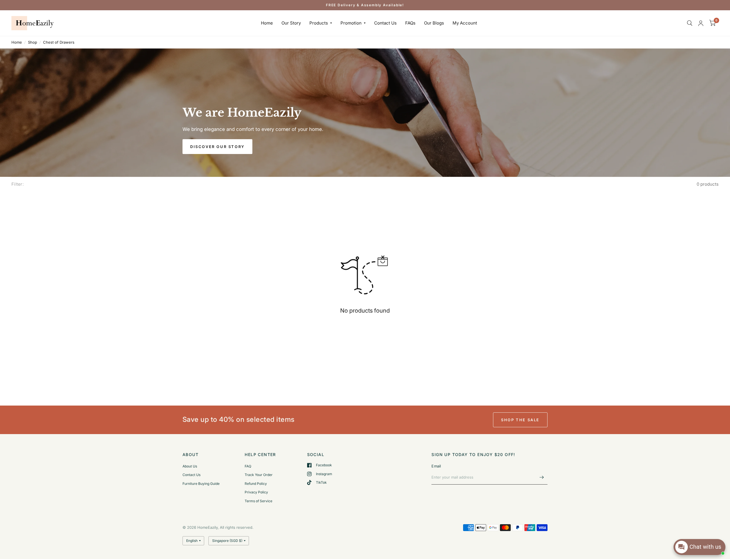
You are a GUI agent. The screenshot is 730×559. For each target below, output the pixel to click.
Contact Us (385, 23)
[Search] (689, 23)
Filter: (17, 184)
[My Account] (700, 23)
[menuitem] (267, 23)
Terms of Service (258, 501)
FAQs (410, 23)
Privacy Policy (256, 492)
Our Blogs (434, 23)
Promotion (351, 23)
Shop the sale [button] (520, 420)
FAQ (248, 466)
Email (436, 466)
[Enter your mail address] (542, 477)
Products (318, 23)
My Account (465, 23)
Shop (32, 42)
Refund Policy (256, 483)
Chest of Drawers (58, 42)
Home (267, 23)
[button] (217, 146)
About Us (189, 466)
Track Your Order (259, 475)
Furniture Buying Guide (201, 483)
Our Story (291, 23)
